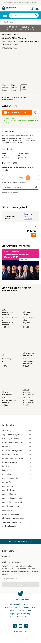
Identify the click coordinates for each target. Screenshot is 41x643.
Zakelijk (6, 556)
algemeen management (12, 434)
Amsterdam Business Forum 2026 (16, 256)
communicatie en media (12, 442)
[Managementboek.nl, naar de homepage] (9, 10)
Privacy (33, 607)
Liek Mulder (18, 35)
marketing (6, 474)
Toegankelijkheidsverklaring (19, 614)
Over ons (28, 617)
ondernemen (7, 486)
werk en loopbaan (9, 526)
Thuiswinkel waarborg (20, 604)
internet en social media (12, 458)
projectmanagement (10, 506)
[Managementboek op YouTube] (20, 626)
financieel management (12, 450)
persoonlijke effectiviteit (12, 502)
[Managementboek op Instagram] (26, 626)
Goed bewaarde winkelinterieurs (29, 401)
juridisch (5, 466)
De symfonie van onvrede (9, 401)
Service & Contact (16, 617)
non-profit (6, 482)
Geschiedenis (8, 22)
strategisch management (13, 518)
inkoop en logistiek (10, 454)
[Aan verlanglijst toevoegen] (36, 112)
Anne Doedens (7, 35)
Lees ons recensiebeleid (10, 192)
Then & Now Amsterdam (28, 362)
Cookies (12, 611)
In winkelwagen (17, 112)
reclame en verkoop (10, 514)
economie (6, 446)
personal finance (9, 494)
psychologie (7, 510)
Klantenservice (9, 551)
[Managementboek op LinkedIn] (15, 626)
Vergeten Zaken (29, 323)
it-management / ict (10, 462)
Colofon (26, 607)
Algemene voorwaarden (12, 607)
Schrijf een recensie (13, 187)
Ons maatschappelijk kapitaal (8, 322)
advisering (6, 430)
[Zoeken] (36, 15)
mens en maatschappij (11, 478)
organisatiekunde (9, 490)
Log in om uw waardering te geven (14, 182)
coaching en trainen (10, 438)
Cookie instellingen (24, 611)
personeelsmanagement (12, 498)
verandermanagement (11, 522)
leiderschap (7, 470)
